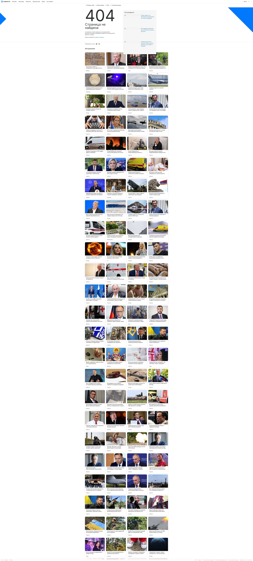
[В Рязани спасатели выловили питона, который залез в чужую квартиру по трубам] (116, 400)
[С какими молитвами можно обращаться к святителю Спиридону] (116, 358)
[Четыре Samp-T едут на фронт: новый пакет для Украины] (137, 189)
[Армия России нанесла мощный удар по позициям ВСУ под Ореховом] (137, 526)
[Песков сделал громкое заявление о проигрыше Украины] (116, 62)
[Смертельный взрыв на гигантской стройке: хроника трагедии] (137, 168)
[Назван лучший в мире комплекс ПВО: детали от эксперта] (137, 400)
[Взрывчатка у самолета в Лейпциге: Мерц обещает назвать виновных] (116, 315)
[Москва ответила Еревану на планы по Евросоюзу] (158, 189)
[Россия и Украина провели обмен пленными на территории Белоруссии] (95, 336)
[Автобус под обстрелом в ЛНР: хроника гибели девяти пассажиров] (95, 231)
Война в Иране (100, 5)
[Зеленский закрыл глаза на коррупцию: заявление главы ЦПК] (95, 505)
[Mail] (2, 1)
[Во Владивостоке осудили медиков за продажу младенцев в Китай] (116, 379)
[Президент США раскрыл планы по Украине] (137, 273)
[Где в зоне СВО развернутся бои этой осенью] (137, 442)
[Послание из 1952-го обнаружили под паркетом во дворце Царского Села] (95, 62)
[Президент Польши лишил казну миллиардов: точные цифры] (116, 463)
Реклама (11, 560)
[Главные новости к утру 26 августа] (158, 83)
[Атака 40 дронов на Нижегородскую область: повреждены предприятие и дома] (137, 147)
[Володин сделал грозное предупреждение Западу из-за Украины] (158, 147)
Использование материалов (233, 560)
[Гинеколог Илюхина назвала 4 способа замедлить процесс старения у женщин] (116, 189)
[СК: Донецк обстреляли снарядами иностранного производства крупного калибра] (116, 336)
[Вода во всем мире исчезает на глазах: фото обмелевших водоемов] (137, 379)
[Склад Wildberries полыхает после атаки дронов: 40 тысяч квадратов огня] (116, 147)
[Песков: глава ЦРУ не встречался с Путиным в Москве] (95, 421)
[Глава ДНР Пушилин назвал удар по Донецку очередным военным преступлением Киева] (158, 315)
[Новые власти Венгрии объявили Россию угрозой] (116, 421)
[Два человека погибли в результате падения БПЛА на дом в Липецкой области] (116, 273)
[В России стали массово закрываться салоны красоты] (158, 168)
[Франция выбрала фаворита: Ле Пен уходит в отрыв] (116, 168)
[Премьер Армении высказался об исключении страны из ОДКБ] (116, 294)
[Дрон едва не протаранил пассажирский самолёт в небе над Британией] (137, 125)
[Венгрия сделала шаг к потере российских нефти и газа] (158, 125)
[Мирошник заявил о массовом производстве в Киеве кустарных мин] (158, 442)
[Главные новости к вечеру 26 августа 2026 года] (137, 210)
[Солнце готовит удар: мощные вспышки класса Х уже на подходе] (95, 252)
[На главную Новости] (6, 1)
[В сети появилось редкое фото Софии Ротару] (95, 548)
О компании (6, 560)
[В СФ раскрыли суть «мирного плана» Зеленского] (158, 336)
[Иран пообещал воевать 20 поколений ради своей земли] (158, 505)
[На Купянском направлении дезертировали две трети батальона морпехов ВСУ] (116, 505)
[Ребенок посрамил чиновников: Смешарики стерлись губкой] (137, 548)
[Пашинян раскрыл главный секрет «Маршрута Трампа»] (137, 463)
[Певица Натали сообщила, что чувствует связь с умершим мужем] (158, 358)
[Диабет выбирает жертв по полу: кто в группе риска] (95, 358)
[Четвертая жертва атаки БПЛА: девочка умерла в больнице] (158, 231)
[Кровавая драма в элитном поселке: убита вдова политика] (116, 83)
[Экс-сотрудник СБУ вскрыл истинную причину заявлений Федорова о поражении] (95, 379)
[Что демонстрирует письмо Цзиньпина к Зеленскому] (95, 168)
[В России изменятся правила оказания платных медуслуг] (137, 358)
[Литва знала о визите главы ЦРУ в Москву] (158, 379)
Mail (2, 560)
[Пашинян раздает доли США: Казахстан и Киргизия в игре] (137, 83)
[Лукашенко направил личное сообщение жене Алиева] (116, 104)
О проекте (200, 560)
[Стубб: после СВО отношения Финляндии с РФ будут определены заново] (95, 294)
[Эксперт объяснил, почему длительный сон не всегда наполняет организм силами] (116, 442)
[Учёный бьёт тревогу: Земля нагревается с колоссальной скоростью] (158, 548)
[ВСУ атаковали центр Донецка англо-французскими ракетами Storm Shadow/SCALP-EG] (116, 484)
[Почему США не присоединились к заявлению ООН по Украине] (95, 484)
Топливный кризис (116, 5)
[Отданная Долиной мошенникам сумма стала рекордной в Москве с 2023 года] (137, 252)
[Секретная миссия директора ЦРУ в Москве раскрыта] (137, 421)
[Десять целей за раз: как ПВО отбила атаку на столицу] (158, 526)
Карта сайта (249, 560)
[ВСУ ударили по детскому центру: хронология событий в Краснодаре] (158, 400)
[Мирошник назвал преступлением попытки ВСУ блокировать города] (95, 463)
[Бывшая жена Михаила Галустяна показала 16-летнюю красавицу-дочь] (137, 62)
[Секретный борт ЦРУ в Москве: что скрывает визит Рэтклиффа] (158, 104)
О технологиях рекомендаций (208, 560)
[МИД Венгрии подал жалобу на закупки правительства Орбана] (95, 189)
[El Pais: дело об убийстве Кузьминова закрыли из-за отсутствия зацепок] (158, 252)
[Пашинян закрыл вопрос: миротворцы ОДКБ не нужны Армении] (137, 484)
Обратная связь (243, 560)
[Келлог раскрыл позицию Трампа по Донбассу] (95, 273)
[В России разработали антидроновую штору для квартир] (137, 231)
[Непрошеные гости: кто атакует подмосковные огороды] (137, 294)
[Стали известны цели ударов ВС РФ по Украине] (116, 526)
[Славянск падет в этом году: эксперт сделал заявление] (95, 442)
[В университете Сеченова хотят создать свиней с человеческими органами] (158, 273)
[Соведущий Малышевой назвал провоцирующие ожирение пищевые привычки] (95, 83)
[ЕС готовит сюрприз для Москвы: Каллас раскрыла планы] (116, 125)
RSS (196, 560)
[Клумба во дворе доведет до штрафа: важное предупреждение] (95, 104)
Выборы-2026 (90, 5)
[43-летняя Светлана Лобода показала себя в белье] (116, 252)
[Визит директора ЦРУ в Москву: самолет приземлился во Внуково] (95, 210)
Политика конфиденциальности (221, 560)
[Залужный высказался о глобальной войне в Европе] (137, 336)
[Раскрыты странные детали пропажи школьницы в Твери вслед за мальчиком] (137, 315)
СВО (108, 5)
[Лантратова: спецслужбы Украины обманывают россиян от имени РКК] (95, 315)
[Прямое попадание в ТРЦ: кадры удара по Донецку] (95, 147)
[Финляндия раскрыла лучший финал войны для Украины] (95, 400)
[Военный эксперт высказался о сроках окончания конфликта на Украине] (158, 62)
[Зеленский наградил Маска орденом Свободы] (158, 421)
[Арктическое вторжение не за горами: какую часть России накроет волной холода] (116, 210)
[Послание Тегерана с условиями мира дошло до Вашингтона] (137, 505)
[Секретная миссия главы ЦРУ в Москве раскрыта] (158, 210)
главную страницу (99, 37)
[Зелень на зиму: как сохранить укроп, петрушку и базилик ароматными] (116, 231)
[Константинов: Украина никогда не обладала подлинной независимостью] (95, 526)
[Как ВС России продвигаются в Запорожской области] (116, 548)
